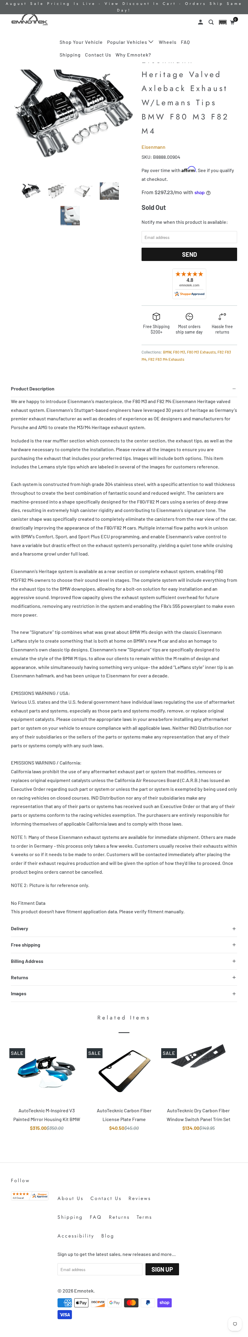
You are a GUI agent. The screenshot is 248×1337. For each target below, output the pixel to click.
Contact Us (98, 54)
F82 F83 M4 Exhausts (166, 359)
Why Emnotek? (133, 54)
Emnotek (83, 1290)
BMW (167, 352)
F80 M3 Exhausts (201, 352)
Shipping (70, 54)
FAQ (185, 42)
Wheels (168, 42)
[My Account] (201, 22)
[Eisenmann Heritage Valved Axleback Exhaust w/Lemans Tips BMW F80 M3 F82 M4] (73, 114)
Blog (107, 1235)
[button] (223, 22)
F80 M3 (179, 352)
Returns (119, 1217)
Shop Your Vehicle (81, 42)
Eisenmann (153, 147)
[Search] (211, 22)
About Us (70, 1198)
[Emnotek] (29, 19)
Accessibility (75, 1235)
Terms (144, 1217)
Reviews (140, 1198)
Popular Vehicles (127, 42)
